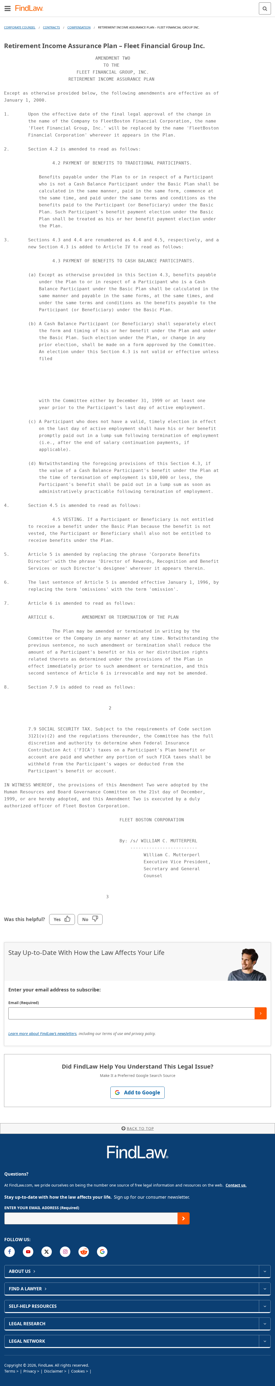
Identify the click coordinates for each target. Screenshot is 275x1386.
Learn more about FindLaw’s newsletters (42, 1033)
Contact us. (236, 1185)
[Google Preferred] (102, 1252)
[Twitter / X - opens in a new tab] (46, 1252)
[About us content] (264, 1271)
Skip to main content (138, 6)
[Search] (265, 8)
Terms (9, 1371)
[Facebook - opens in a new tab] (9, 1252)
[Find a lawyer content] (264, 1289)
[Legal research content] (264, 1324)
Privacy (29, 1371)
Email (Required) (23, 1002)
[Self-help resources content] (264, 1306)
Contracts (51, 27)
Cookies (78, 1371)
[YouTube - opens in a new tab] (28, 1252)
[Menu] (7, 8)
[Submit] (261, 1013)
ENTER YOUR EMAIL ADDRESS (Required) (41, 1207)
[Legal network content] (264, 1341)
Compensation (79, 27)
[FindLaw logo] (31, 8)
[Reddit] (83, 1252)
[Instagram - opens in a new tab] (65, 1252)
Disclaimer (53, 1371)
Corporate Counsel (19, 27)
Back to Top (140, 1128)
